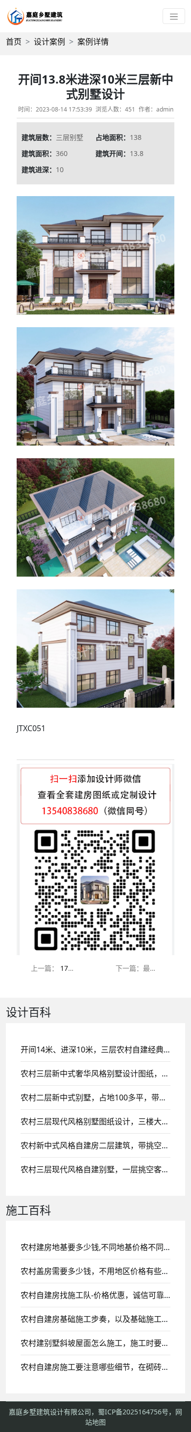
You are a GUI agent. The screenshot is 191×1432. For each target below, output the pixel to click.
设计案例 (49, 41)
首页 (14, 41)
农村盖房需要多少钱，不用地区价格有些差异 (99, 1271)
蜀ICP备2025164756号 (133, 1411)
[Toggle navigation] (174, 16)
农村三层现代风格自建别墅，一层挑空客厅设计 (103, 1169)
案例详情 (93, 41)
